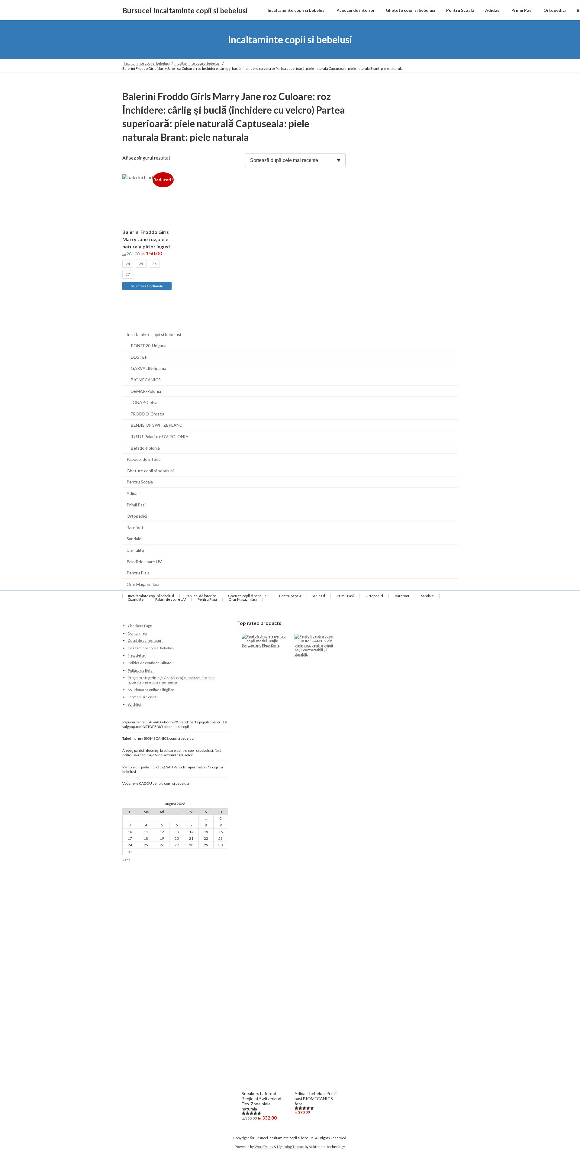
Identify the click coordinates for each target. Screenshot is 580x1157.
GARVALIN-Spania (148, 368)
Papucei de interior (144, 459)
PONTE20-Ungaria (148, 345)
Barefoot (135, 527)
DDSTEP (139, 357)
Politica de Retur (141, 670)
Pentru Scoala (140, 481)
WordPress (263, 1146)
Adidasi (133, 493)
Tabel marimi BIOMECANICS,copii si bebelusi (158, 738)
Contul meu (137, 633)
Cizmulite (135, 550)
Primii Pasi (136, 504)
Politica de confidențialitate (149, 662)
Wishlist (134, 704)
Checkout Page (140, 625)
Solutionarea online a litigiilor (151, 689)
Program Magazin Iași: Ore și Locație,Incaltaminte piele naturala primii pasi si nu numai (171, 679)
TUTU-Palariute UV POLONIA (159, 436)
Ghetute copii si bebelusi (150, 470)
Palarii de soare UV (144, 561)
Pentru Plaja (138, 572)
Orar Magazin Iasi (143, 584)
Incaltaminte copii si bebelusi (154, 334)
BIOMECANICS (146, 379)
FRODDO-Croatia (147, 413)
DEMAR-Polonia (146, 391)
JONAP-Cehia (144, 402)
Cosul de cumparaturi (145, 640)
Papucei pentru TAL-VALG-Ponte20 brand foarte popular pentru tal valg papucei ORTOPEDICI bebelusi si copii (174, 724)
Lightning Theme (290, 1146)
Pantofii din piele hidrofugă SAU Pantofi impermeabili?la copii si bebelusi (172, 769)
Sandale (134, 538)
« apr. (126, 860)
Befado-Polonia (145, 448)
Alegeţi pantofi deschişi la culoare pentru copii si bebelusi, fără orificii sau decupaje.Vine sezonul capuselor (171, 752)
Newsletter (137, 655)
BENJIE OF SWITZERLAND (156, 425)
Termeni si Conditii (143, 697)
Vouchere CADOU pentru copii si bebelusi (155, 783)
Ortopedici (137, 516)
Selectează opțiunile (147, 286)
